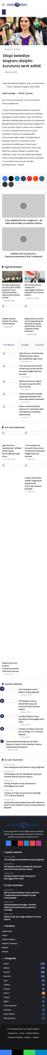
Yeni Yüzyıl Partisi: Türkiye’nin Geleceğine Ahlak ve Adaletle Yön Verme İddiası (34, 290)
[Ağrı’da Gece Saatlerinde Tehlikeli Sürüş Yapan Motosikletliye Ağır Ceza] (10, 357)
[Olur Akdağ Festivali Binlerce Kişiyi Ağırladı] (9, 693)
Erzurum (7, 989)
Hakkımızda (7, 931)
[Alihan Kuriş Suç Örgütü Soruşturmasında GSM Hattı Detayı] (10, 385)
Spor (6, 980)
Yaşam (7, 997)
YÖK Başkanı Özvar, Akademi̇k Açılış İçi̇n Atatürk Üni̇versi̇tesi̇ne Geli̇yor (29, 705)
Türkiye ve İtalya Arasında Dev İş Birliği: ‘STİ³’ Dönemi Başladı (30, 732)
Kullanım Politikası (9, 943)
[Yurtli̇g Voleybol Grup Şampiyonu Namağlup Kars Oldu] (9, 720)
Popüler (25, 344)
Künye (4, 935)
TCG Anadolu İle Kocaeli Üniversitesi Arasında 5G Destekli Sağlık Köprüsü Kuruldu (31, 370)
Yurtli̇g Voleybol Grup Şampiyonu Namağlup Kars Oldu (31, 719)
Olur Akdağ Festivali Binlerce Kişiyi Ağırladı (28, 690)
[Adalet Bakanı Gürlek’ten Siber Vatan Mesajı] (12, 310)
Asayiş (6, 968)
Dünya (6, 993)
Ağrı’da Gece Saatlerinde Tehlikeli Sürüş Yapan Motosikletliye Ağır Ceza (31, 356)
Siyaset (17, 49)
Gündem (7, 1010)
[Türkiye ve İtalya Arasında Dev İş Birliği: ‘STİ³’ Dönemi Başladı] (9, 732)
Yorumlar (39, 344)
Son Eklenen (9, 344)
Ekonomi (7, 976)
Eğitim (6, 1001)
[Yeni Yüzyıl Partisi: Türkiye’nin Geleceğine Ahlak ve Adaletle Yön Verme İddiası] (35, 277)
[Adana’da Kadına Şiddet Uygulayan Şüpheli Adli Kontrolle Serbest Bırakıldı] (10, 397)
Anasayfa (8, 49)
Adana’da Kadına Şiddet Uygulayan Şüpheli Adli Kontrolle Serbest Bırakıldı (31, 396)
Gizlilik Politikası (8, 939)
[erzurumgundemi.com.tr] (17, 4)
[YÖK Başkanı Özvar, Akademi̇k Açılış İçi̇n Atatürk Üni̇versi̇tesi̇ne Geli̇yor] (9, 705)
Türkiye (7, 984)
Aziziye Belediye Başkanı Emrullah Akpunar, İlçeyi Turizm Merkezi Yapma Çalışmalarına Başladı (24, 744)
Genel (6, 963)
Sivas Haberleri (10, 1005)
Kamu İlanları (9, 1014)
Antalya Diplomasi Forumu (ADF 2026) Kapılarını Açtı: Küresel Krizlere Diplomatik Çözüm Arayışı (11, 291)
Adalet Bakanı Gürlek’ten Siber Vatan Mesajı (9, 321)
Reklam (5, 947)
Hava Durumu (9, 1018)
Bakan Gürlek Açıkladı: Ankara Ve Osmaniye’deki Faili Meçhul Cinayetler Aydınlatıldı (31, 410)
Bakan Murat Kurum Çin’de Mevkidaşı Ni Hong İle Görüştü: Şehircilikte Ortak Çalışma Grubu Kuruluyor (34, 324)
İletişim (5, 951)
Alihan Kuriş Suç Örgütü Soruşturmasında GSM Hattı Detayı (30, 384)
